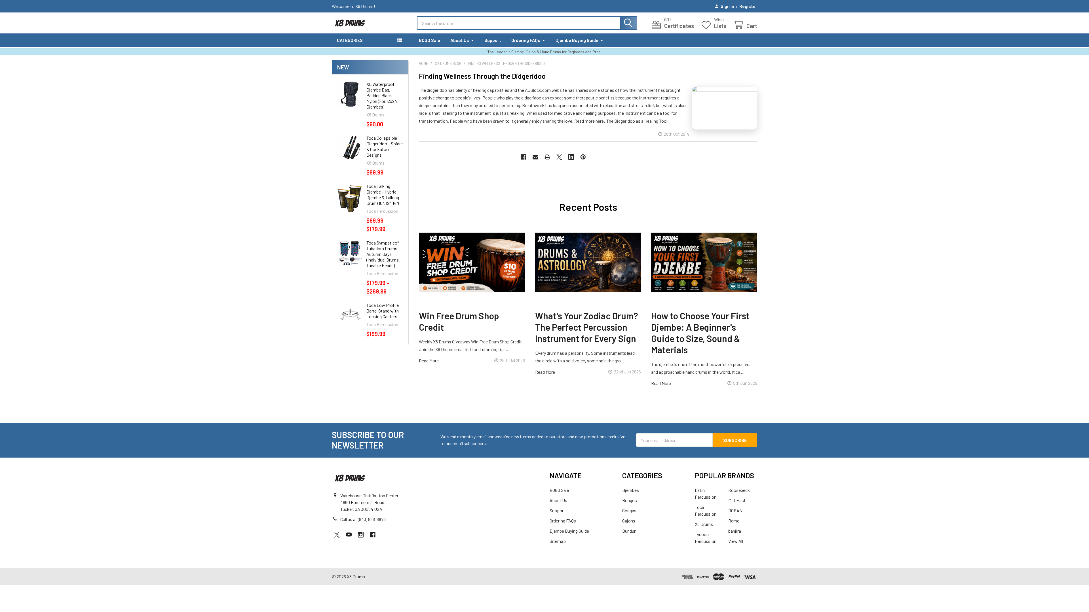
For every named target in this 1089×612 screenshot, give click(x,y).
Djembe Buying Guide (577, 40)
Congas (629, 510)
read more (429, 360)
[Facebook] (523, 157)
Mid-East (737, 500)
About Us (459, 40)
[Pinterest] (583, 157)
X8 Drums (704, 524)
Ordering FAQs (525, 40)
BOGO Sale (429, 40)
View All (735, 541)
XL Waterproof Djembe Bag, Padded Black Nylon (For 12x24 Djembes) (381, 95)
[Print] (547, 157)
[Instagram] (361, 535)
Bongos (629, 500)
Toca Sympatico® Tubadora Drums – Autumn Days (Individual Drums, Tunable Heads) (383, 254)
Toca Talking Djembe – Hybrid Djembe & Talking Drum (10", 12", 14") (382, 194)
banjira (734, 531)
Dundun (629, 531)
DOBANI (736, 510)
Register (748, 6)
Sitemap (558, 541)
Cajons (628, 520)
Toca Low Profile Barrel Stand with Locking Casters (382, 310)
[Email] (535, 157)
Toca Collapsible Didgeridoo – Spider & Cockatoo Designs (384, 146)
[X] (559, 157)
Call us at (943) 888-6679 (363, 519)
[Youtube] (349, 535)
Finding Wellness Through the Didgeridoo (482, 76)
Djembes (630, 490)
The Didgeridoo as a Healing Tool (636, 121)
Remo (734, 520)
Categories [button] (350, 40)
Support (492, 40)
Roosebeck (739, 490)
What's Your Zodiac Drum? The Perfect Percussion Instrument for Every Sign (586, 327)
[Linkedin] (571, 157)
